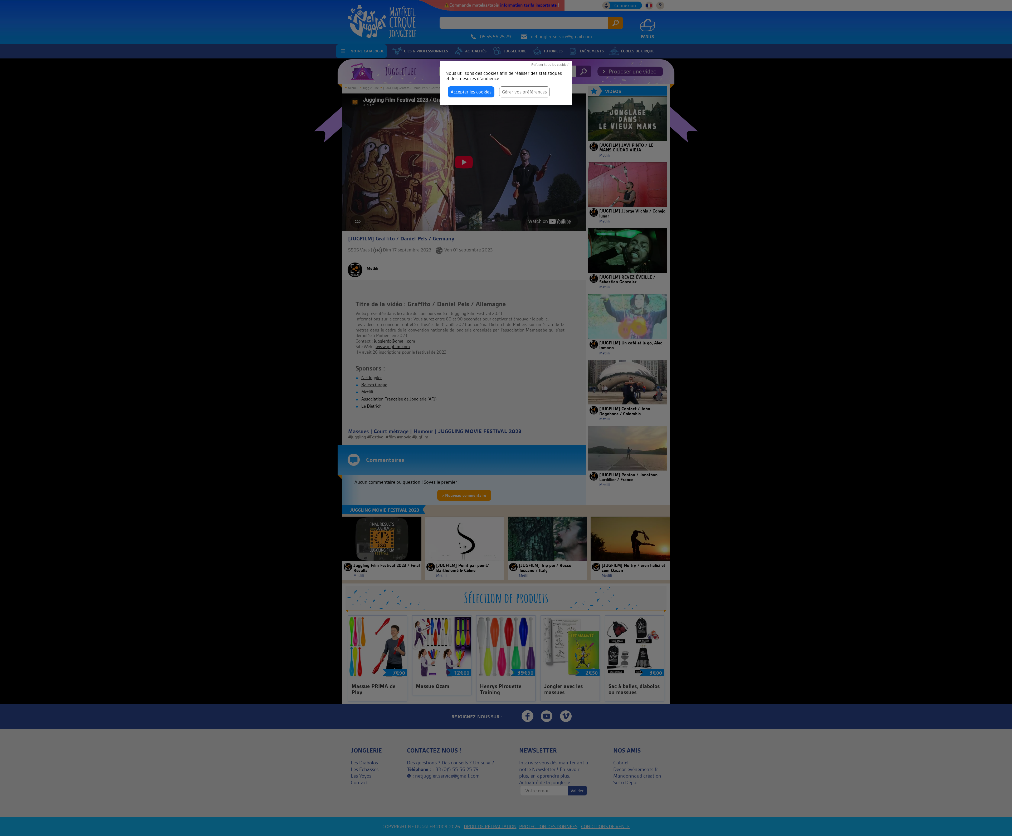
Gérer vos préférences (524, 92)
